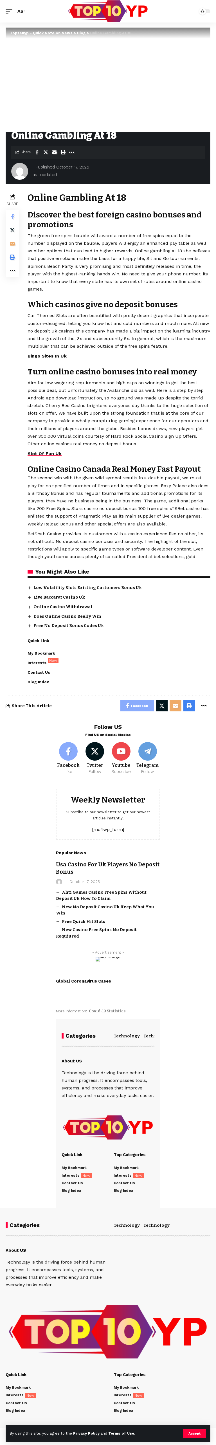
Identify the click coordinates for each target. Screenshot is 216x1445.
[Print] (63, 152)
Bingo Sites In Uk (47, 356)
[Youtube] (121, 758)
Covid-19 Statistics (107, 1011)
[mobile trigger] (10, 11)
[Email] (54, 152)
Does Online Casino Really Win (67, 616)
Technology (127, 1036)
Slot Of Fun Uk (45, 453)
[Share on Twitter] (46, 152)
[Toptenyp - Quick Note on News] (108, 11)
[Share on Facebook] (37, 152)
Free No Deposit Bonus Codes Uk (68, 625)
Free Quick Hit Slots (83, 921)
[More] (72, 152)
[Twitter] (94, 758)
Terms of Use (121, 1433)
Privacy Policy (86, 1433)
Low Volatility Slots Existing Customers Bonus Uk (87, 587)
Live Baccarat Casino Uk (59, 597)
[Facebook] (68, 758)
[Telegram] (147, 758)
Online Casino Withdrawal (62, 606)
